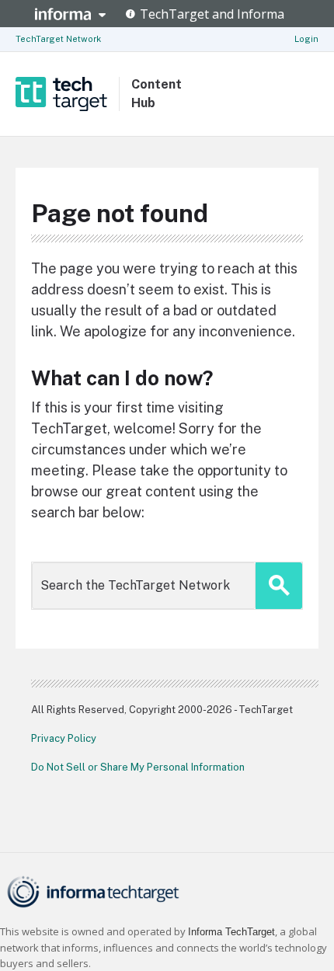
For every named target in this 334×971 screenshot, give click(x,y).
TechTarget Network (58, 39)
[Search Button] (279, 585)
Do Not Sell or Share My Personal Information (138, 767)
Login (306, 39)
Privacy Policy (63, 738)
